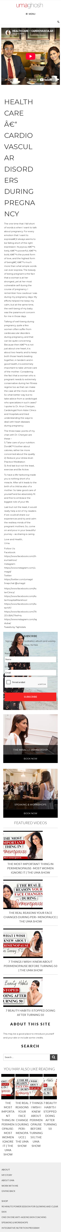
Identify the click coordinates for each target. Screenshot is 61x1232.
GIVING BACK (8, 1191)
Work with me (10, 1185)
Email (9, 666)
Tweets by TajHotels (15, 627)
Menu (32, 14)
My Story (7, 1175)
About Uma (8, 1180)
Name (9, 653)
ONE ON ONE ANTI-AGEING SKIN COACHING (24, 1217)
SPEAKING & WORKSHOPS (15, 1222)
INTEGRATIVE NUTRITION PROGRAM (20, 1228)
